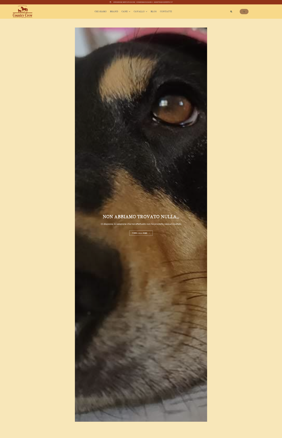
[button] (231, 11)
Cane (124, 11)
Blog (154, 11)
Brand (114, 11)
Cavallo (139, 11)
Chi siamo (101, 11)
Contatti (166, 11)
